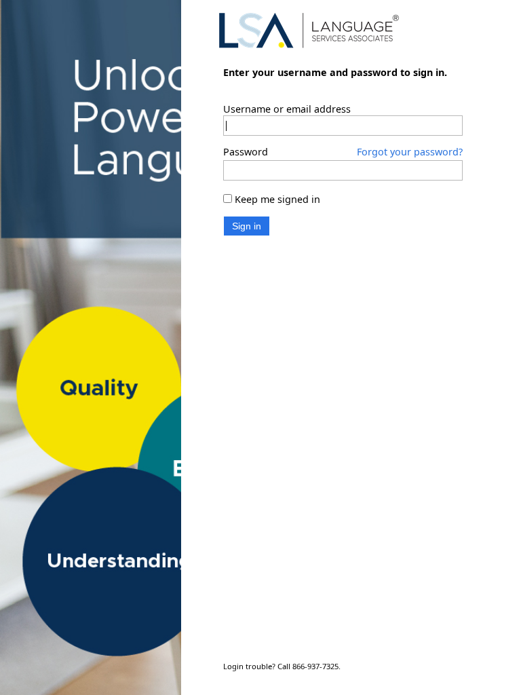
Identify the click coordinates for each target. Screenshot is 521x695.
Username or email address (287, 96)
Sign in (246, 212)
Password (245, 138)
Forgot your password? (410, 138)
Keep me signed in (277, 186)
